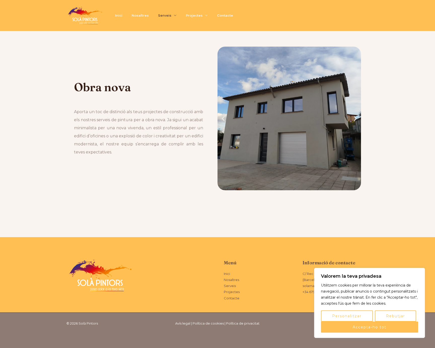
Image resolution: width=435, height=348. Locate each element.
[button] (223, 118)
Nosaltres (140, 15)
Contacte (225, 15)
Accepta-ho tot (369, 327)
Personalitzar (346, 316)
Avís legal (182, 323)
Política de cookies (208, 323)
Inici (118, 15)
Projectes (194, 15)
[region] (369, 303)
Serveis (164, 15)
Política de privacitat (243, 323)
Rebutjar (395, 316)
